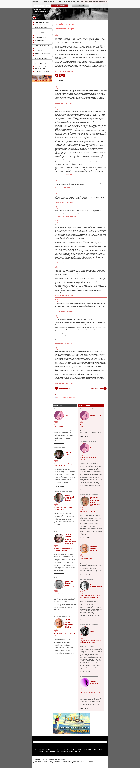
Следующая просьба (97, 388)
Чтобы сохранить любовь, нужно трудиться (63, 464)
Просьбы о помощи (64, 24)
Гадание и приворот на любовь (89, 676)
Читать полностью (59, 443)
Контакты (41, 749)
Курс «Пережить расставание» (42, 71)
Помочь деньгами (97, 749)
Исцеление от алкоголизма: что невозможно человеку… (90, 641)
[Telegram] (63, 75)
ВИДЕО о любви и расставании (42, 22)
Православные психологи (52, 751)
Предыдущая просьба (64, 388)
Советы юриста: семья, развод (42, 66)
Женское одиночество (40, 61)
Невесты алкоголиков (87, 511)
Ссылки (71, 751)
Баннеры (71, 749)
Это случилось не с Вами (40, 68)
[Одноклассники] (60, 75)
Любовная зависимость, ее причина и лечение (63, 549)
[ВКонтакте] (56, 75)
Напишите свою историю (65, 29)
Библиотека (49, 749)
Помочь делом (87, 749)
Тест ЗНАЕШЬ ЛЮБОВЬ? (40, 24)
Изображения (64, 751)
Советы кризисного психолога (63, 491)
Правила (65, 749)
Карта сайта (78, 751)
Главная (35, 749)
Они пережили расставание (62, 408)
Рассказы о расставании (40, 63)
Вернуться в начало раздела (63, 394)
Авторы (35, 751)
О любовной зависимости (63, 594)
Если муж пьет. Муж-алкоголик (89, 494)
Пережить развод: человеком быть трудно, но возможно (90, 596)
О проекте (78, 749)
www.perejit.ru (70, 762)
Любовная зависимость (61, 531)
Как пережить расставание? (62, 616)
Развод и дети (38, 55)
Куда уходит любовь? (60, 447)
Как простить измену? (40, 40)
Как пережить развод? (86, 579)
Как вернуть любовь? (86, 408)
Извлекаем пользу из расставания (43, 53)
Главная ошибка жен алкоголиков (87, 559)
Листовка (41, 751)
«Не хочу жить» (38, 50)
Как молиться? (57, 749)
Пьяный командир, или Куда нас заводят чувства (63, 508)
